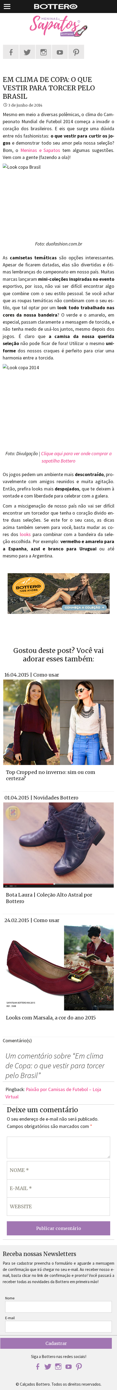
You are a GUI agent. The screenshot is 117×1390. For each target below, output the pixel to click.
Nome (10, 1298)
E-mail (10, 1317)
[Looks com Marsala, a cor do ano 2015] (58, 967)
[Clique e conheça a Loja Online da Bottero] (58, 593)
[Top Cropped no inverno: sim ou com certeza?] (58, 721)
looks (25, 534)
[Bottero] (58, 26)
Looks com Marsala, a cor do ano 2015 (51, 1018)
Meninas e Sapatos (40, 150)
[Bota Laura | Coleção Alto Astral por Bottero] (58, 844)
